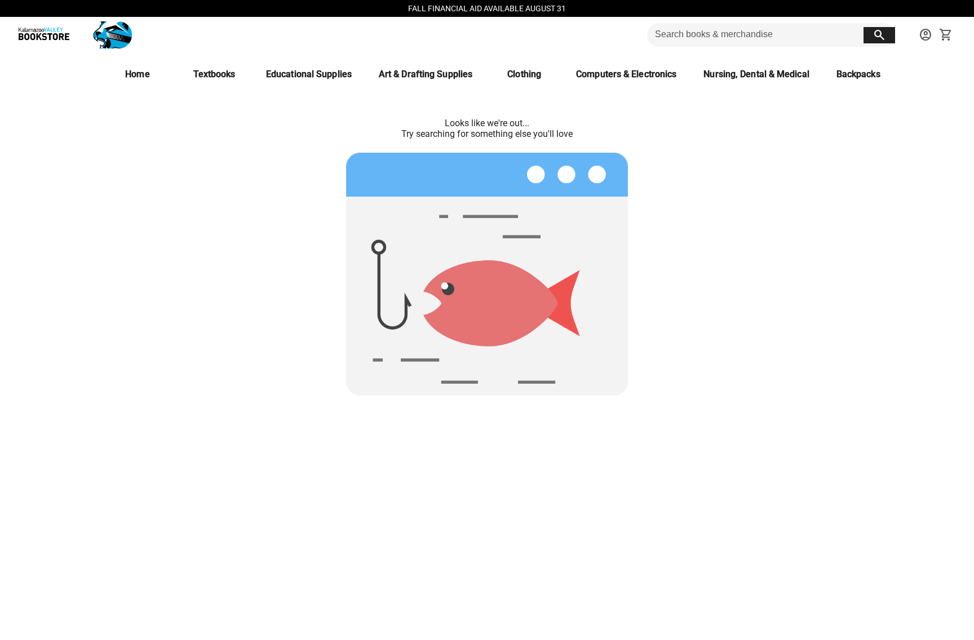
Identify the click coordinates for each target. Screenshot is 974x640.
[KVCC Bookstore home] (73, 34)
